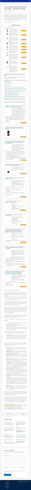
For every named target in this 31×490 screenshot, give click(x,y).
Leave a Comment (7, 10)
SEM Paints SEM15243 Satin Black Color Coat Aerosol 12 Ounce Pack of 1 (14, 91)
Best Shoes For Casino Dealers (9, 82)
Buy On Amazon (24, 30)
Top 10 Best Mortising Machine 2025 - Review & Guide (13, 405)
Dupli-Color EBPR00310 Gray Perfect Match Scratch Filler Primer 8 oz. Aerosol (14, 87)
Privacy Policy (7, 482)
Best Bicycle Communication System (19, 192)
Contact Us (7, 484)
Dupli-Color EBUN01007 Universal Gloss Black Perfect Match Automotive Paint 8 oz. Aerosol (15, 98)
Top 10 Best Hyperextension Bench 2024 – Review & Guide (21, 424)
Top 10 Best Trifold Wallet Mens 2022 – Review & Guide (21, 437)
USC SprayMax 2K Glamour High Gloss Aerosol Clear (11, 95)
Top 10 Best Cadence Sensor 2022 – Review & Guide (9, 437)
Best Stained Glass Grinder (8, 83)
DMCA (7, 488)
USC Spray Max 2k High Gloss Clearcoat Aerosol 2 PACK (11, 92)
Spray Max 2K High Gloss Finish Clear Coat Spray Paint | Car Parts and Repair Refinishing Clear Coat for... (14, 100)
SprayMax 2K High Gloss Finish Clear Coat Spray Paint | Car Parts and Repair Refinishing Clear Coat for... (14, 97)
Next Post (23, 413)
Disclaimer (7, 483)
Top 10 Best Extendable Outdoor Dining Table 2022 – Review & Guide (21, 431)
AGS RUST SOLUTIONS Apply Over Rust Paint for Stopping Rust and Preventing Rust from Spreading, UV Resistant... (15, 90)
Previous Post (9, 413)
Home (7, 481)
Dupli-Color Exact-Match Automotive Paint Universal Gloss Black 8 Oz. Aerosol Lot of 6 (15, 89)
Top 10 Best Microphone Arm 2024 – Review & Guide (9, 424)
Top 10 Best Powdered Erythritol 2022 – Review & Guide (21, 442)
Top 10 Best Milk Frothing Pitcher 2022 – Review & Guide (8, 430)
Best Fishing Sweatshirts (8, 81)
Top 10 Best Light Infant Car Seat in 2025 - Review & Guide (13, 408)
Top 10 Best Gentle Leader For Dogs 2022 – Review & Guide (9, 443)
